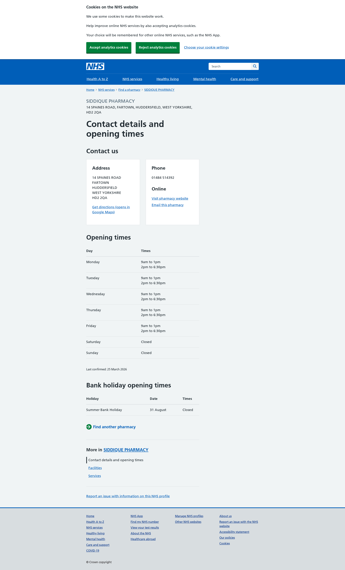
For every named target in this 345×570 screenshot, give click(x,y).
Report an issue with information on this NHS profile (128, 496)
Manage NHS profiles (189, 516)
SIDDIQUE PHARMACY (159, 90)
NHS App (137, 516)
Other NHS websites (188, 522)
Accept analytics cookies (108, 47)
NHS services (132, 79)
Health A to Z (97, 79)
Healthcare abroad (143, 539)
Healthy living (168, 79)
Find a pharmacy (129, 90)
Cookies (224, 543)
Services (94, 476)
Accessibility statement (234, 532)
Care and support (244, 79)
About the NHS (141, 533)
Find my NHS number (145, 522)
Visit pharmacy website (170, 198)
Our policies (227, 537)
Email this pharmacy (168, 205)
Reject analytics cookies (157, 47)
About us (225, 516)
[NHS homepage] (95, 66)
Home (90, 90)
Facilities (95, 468)
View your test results (145, 527)
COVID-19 (92, 550)
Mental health (204, 79)
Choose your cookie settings (206, 47)
